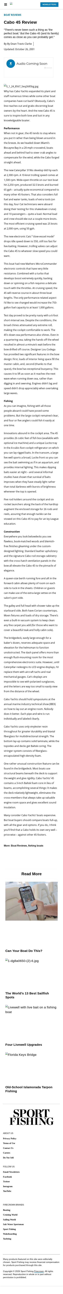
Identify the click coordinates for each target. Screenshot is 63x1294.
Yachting (7, 1239)
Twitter (6, 1181)
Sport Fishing (9, 1229)
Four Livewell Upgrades (23, 1044)
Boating (6, 1210)
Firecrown (39, 1271)
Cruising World (10, 1215)
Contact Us (8, 1148)
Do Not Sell (8, 1158)
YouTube (7, 1191)
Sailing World (9, 1220)
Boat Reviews (12, 15)
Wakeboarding (10, 1234)
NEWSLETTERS (49, 4)
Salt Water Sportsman (13, 1224)
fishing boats (35, 845)
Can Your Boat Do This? (23, 951)
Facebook (7, 1177)
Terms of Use (9, 1143)
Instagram (8, 1186)
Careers (6, 1153)
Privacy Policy (9, 1138)
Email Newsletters (11, 1172)
